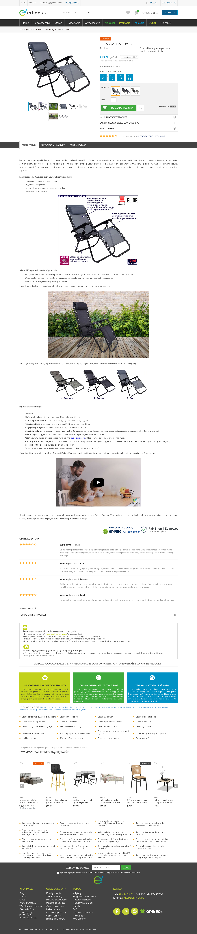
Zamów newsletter (78, 867)
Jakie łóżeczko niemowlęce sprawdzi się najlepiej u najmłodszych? (152, 856)
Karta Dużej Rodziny (56, 912)
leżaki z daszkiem (134, 707)
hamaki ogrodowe (48, 707)
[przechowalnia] (130, 12)
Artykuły (77, 893)
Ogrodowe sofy (143, 738)
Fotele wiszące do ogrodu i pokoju (151, 733)
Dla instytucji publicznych (25, 913)
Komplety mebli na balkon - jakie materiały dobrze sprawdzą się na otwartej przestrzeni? (36, 855)
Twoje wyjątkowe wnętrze (56, 634)
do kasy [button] (169, 13)
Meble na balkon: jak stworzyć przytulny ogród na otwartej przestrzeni (115, 833)
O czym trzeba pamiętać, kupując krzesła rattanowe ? (150, 847)
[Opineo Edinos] (151, 912)
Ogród (58, 23)
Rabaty (76, 906)
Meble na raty (53, 909)
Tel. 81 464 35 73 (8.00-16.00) (51, 3)
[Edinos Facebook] (116, 912)
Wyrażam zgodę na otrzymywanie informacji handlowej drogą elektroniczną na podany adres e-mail (100, 873)
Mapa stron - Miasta (83, 912)
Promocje (124, 23)
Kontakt (32, 3)
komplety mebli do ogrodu (77, 707)
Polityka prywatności (56, 899)
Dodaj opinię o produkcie (33, 615)
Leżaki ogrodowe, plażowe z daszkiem (39, 717)
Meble (25, 23)
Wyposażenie (92, 23)
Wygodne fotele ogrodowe (72, 738)
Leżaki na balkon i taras (108, 726)
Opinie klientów (53, 915)
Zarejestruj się (169, 3)
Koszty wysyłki (53, 893)
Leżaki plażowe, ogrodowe (33, 722)
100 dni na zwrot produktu (114, 117)
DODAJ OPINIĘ (160, 136)
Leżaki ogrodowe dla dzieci (110, 722)
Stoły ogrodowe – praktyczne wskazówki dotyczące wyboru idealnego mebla (35, 832)
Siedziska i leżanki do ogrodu (72, 726)
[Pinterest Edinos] (134, 912)
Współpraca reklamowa (31, 906)
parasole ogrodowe (62, 710)
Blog (21, 893)
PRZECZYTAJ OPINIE (145, 136)
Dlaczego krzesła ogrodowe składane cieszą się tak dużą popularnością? (152, 840)
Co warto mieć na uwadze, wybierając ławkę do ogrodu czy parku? (76, 833)
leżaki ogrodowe (78, 438)
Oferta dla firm (26, 909)
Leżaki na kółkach (105, 717)
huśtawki (60, 707)
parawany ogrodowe (152, 707)
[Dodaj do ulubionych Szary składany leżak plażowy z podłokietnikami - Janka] (140, 108)
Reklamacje (79, 915)
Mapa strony (79, 919)
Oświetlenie (73, 23)
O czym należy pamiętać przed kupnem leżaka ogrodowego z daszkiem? (111, 823)
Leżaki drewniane (143, 722)
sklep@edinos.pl (72, 3)
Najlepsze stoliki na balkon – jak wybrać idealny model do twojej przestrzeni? (77, 856)
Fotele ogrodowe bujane (108, 738)
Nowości (110, 23)
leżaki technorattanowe (115, 707)
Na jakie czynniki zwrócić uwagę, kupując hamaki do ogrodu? (74, 847)
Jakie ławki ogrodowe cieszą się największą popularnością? (150, 824)
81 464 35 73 (126, 893)
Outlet (152, 23)
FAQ (75, 909)
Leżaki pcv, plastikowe (69, 722)
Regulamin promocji (83, 903)
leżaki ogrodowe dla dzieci (41, 710)
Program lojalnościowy (84, 896)
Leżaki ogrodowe (143, 726)
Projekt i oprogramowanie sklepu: (80, 930)
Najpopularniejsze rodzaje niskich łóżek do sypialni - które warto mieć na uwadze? (115, 855)
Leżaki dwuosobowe (69, 717)
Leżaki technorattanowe (146, 717)
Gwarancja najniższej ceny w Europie (119, 123)
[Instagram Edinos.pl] (125, 912)
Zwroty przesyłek (55, 906)
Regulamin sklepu (82, 899)
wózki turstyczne (79, 710)
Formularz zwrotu (28, 917)
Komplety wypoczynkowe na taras (75, 733)
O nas (23, 3)
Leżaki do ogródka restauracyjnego (37, 726)
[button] (89, 12)
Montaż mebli (107, 128)
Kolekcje (139, 23)
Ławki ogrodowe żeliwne (33, 733)
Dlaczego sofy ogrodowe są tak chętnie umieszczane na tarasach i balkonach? (77, 840)
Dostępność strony (55, 919)
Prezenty (165, 23)
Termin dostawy (54, 896)
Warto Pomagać (27, 903)
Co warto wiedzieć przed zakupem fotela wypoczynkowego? (113, 840)
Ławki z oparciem (29, 738)
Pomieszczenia (42, 23)
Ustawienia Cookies (55, 903)
